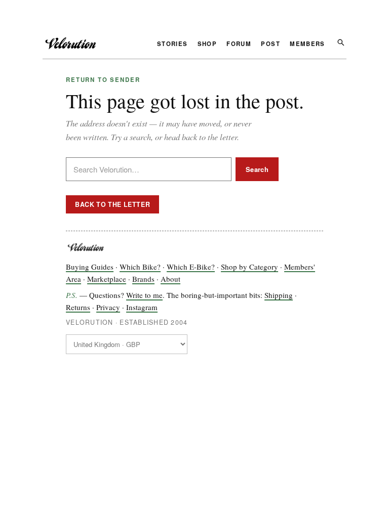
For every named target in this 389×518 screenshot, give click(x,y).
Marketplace (106, 279)
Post (270, 44)
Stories (172, 44)
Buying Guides (89, 267)
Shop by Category (249, 267)
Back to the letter (112, 204)
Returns (78, 307)
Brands (143, 279)
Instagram (142, 307)
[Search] (340, 41)
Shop (207, 44)
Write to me (144, 295)
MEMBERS (307, 44)
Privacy (108, 307)
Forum (238, 44)
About (170, 279)
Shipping (278, 295)
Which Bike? (140, 267)
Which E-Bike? (191, 267)
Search (257, 169)
